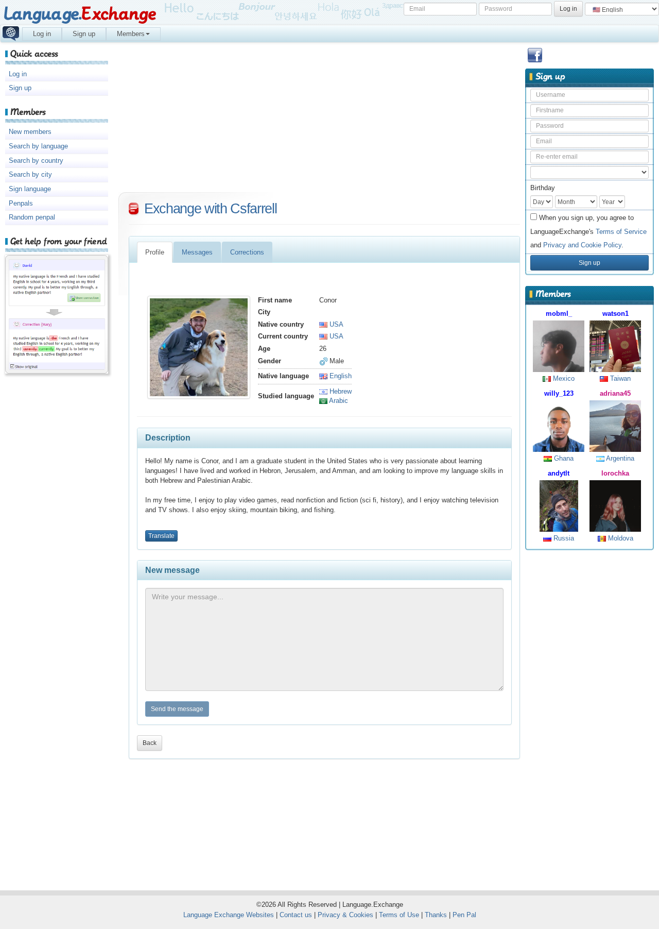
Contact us (296, 915)
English (339, 376)
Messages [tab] (197, 252)
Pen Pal (464, 915)
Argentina (619, 458)
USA (335, 324)
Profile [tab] (154, 252)
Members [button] (131, 34)
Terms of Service (621, 231)
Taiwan (619, 378)
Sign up (84, 34)
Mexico (563, 378)
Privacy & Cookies (345, 915)
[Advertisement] (589, 715)
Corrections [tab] (247, 252)
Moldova (619, 538)
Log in (42, 34)
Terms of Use (399, 915)
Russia (562, 538)
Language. (79, 14)
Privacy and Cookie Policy (582, 245)
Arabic (337, 400)
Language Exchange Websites (228, 915)
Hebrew (339, 391)
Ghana (563, 458)
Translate (161, 535)
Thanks (436, 915)
